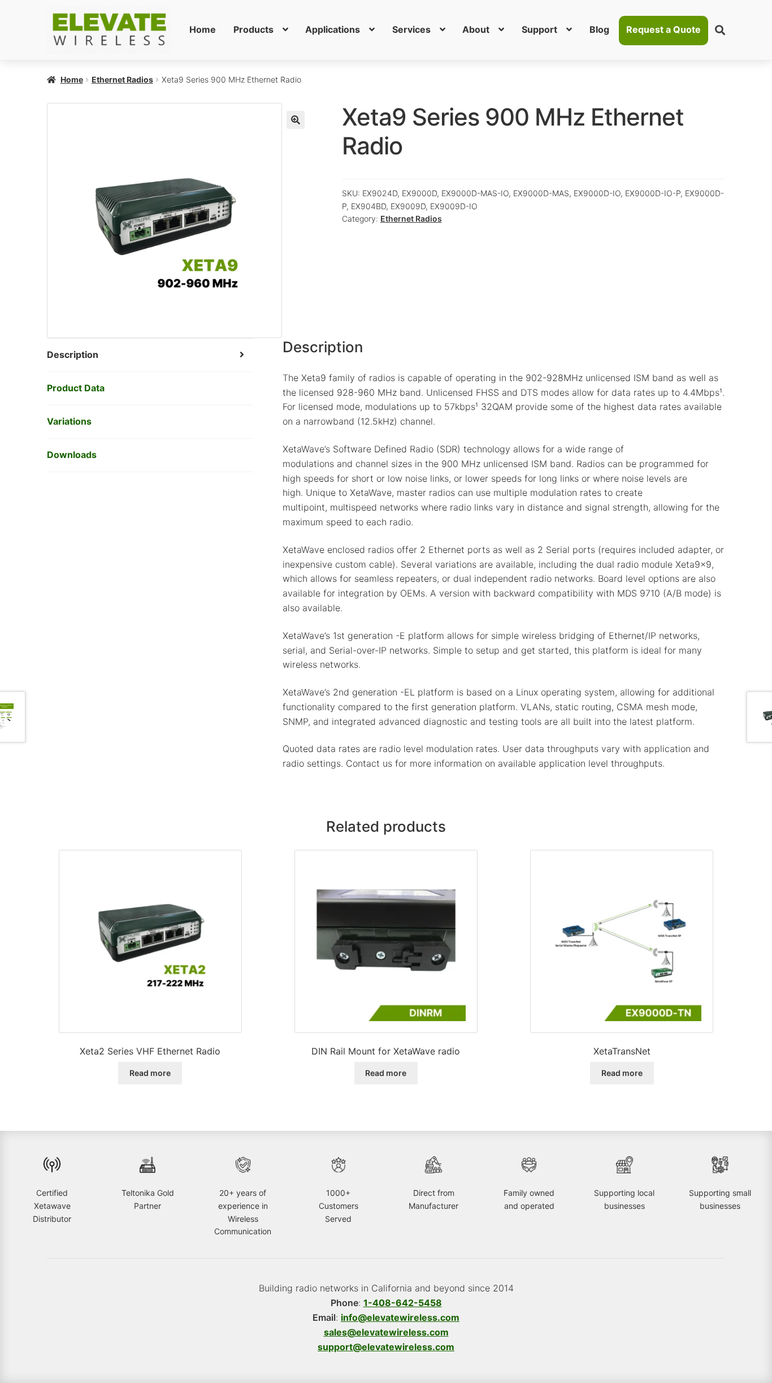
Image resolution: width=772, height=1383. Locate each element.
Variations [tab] (69, 421)
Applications (332, 29)
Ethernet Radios (122, 79)
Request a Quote (663, 29)
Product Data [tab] (76, 388)
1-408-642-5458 (402, 1302)
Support (539, 29)
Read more (150, 1073)
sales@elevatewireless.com (386, 1332)
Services (411, 29)
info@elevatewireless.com (400, 1317)
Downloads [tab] (72, 454)
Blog (599, 29)
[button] (296, 120)
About (475, 29)
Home (202, 29)
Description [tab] (72, 354)
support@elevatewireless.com (386, 1346)
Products (253, 29)
